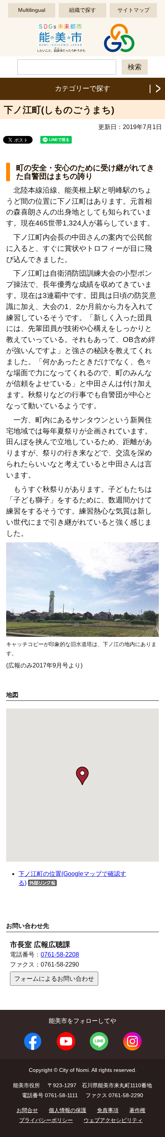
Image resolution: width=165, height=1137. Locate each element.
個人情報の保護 (67, 1110)
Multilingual (31, 10)
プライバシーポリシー (46, 1120)
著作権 (137, 1110)
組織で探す (82, 10)
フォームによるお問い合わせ (54, 978)
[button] (82, 776)
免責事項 (108, 1110)
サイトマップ (133, 10)
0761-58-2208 (60, 954)
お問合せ (27, 1110)
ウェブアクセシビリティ (113, 1120)
